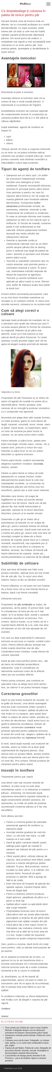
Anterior (4, 1016)
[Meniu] (48, 4)
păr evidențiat (25, 604)
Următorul (5, 1009)
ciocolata (38, 464)
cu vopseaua (29, 737)
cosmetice (29, 727)
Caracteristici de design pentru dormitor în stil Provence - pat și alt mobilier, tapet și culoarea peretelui (25, 1058)
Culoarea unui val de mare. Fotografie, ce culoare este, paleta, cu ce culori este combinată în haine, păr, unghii (27, 1043)
